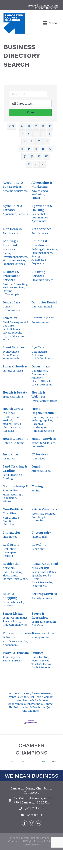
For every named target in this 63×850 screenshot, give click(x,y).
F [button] (22, 134)
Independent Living (15, 624)
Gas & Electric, (40, 657)
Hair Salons (16, 396)
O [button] (22, 149)
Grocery (8, 605)
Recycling (39, 544)
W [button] (46, 156)
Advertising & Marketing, (39, 193)
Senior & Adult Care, (43, 443)
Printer (35, 197)
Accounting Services (15, 191)
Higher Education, (13, 336)
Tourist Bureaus (12, 660)
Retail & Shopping (10, 596)
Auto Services (41, 229)
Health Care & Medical (13, 411)
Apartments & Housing (41, 208)
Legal (35, 466)
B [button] (29, 126)
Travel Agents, (11, 657)
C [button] (36, 126)
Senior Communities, (15, 617)
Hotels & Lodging (16, 438)
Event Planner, (11, 355)
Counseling (38, 446)
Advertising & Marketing (41, 184)
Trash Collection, (41, 664)
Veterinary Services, (43, 513)
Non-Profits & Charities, (11, 519)
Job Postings (34, 704)
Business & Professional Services (12, 276)
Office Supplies (12, 294)
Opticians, (37, 355)
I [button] (43, 134)
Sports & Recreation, (43, 621)
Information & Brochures (29, 707)
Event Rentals (11, 358)
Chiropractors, (11, 427)
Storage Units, (11, 579)
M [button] (39, 141)
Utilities (37, 653)
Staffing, (8, 291)
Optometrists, (39, 351)
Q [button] (36, 149)
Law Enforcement (42, 384)
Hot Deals (35, 697)
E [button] (50, 126)
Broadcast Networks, (15, 641)
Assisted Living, (12, 621)
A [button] (22, 126)
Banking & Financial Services (11, 245)
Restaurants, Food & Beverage (44, 565)
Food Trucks (39, 586)
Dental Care (11, 302)
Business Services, (13, 287)
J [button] (49, 134)
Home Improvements (42, 411)
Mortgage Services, (14, 260)
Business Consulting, (15, 284)
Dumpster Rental (44, 302)
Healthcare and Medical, (12, 419)
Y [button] (36, 164)
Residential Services (11, 565)
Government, (39, 370)
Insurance (10, 454)
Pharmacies (11, 532)
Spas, (6, 396)
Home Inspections (42, 430)
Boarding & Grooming (38, 519)
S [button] (50, 149)
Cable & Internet (41, 667)
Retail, (6, 602)
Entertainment (42, 318)
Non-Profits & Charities (13, 511)
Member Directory (46, 8)
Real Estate (11, 544)
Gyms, (35, 400)
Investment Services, (15, 257)
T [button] (25, 156)
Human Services (43, 438)
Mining (37, 486)
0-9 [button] (11, 126)
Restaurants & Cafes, (43, 572)
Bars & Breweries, (42, 582)
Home (32, 5)
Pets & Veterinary (44, 509)
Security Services (44, 594)
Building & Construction (41, 243)
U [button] (32, 156)
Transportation (42, 633)
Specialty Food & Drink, (41, 577)
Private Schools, (12, 332)
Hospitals (8, 430)
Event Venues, (11, 351)
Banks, (7, 253)
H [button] (36, 134)
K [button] (25, 141)
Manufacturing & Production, (13, 496)
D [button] (43, 126)
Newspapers (10, 645)
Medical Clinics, (12, 424)
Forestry (23, 214)
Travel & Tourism (16, 653)
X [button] (29, 164)
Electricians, (10, 575)
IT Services (39, 454)
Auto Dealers (12, 229)
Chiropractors (48, 400)
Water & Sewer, (40, 660)
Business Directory (19, 693)
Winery (7, 501)
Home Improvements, (44, 417)
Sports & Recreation (39, 615)
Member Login (48, 5)
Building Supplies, (42, 253)
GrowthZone (31, 844)
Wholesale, (17, 602)
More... (7, 339)
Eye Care (37, 347)
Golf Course (38, 625)
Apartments (38, 221)
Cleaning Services (38, 274)
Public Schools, (11, 329)
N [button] (47, 141)
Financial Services (14, 264)
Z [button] (42, 164)
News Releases (42, 693)
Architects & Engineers (38, 261)
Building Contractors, (44, 249)
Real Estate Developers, (10, 551)
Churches (8, 524)
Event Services (13, 347)
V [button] (39, 156)
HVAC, (6, 572)
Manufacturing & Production (15, 488)
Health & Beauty (15, 392)
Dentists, (8, 306)
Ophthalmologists (42, 358)
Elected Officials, (41, 381)
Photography (41, 532)
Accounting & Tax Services (13, 184)
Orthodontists (11, 310)
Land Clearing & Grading (15, 468)
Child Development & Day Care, (15, 324)
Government (40, 366)
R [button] (43, 149)
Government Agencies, (39, 376)
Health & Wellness (38, 394)
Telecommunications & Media (18, 635)
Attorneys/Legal (41, 470)
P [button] (29, 149)
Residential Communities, (39, 216)
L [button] (32, 141)
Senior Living (13, 613)
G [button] (29, 134)
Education (10, 318)
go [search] (32, 112)
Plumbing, (17, 572)
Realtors (8, 555)
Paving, (35, 256)
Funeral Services (15, 366)
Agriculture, (10, 214)
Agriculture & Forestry (13, 208)
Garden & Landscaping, (39, 426)
